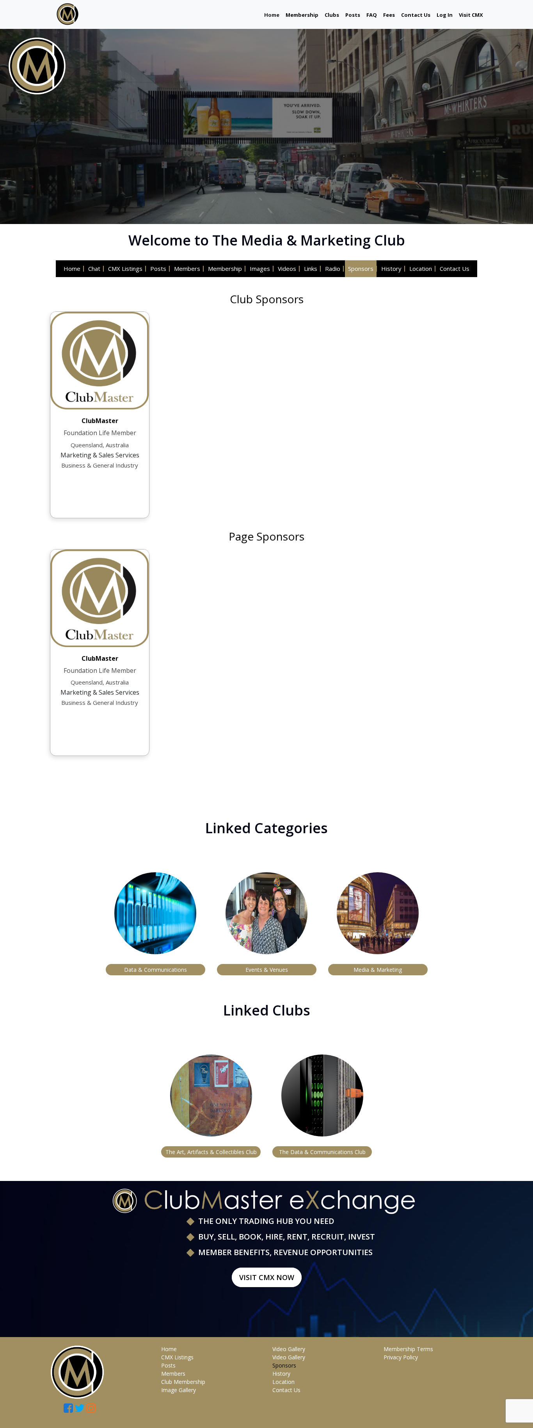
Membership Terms (408, 1349)
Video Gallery (288, 1349)
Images (260, 268)
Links (310, 268)
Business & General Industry (99, 465)
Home (271, 14)
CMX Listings (125, 268)
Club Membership (183, 1381)
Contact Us (415, 14)
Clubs (332, 14)
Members (187, 268)
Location (420, 268)
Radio (332, 268)
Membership (302, 14)
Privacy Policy (401, 1357)
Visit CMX (471, 14)
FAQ (371, 14)
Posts (352, 14)
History (391, 268)
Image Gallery (178, 1390)
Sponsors (360, 268)
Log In (445, 14)
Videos (287, 268)
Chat (94, 268)
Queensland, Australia (100, 445)
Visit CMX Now (266, 1277)
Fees (389, 14)
